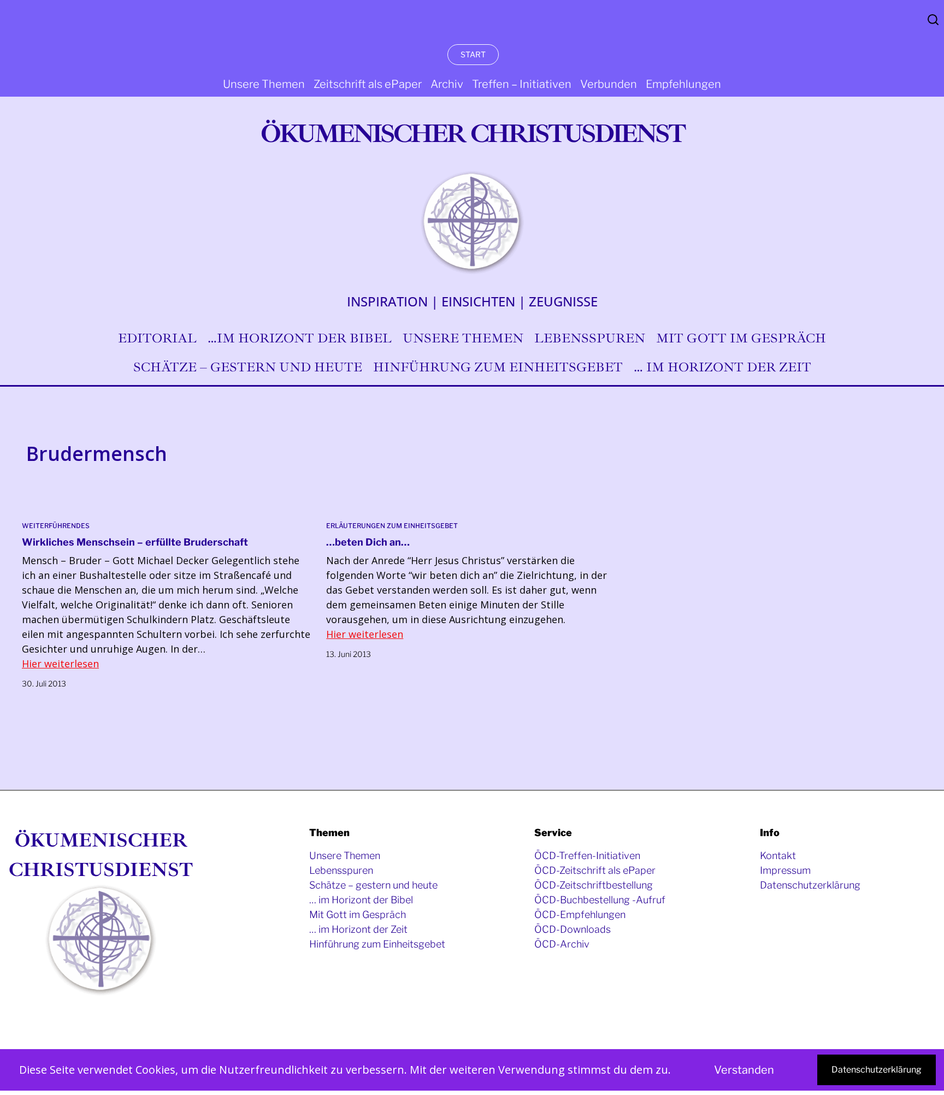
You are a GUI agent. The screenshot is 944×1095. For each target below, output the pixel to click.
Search (933, 20)
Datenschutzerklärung (876, 1069)
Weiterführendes (56, 526)
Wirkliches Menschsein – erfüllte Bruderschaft (135, 542)
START (473, 54)
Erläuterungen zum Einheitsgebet (392, 526)
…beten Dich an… (368, 542)
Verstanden (744, 1069)
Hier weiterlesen (60, 663)
